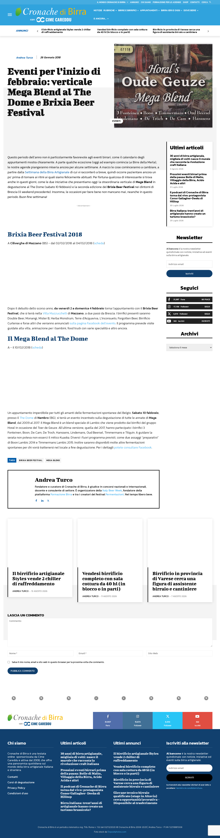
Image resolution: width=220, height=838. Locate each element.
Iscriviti (189, 273)
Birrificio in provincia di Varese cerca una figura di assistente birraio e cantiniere (176, 30)
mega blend (53, 460)
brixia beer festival (30, 460)
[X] (48, 500)
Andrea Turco (24, 57)
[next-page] (208, 31)
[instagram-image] (14, 698)
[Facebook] (36, 500)
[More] (124, 145)
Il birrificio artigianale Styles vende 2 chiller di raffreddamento (66, 30)
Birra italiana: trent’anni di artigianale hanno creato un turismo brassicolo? (188, 214)
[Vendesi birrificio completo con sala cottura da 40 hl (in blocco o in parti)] (110, 543)
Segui (207, 306)
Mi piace (206, 299)
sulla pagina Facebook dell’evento (93, 323)
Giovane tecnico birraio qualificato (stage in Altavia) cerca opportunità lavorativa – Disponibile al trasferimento (136, 798)
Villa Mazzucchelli (55, 313)
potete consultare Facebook (133, 447)
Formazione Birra (61, 494)
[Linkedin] (42, 500)
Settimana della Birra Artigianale (47, 172)
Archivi (189, 335)
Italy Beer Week (112, 490)
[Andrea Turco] (11, 57)
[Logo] (50, 14)
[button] (207, 2)
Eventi (116, 121)
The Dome (27, 417)
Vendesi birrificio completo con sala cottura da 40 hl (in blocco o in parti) (122, 30)
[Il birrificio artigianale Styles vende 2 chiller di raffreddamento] (40, 543)
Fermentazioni (115, 494)
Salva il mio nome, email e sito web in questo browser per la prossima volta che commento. (58, 662)
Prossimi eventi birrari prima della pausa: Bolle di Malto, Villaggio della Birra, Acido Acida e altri (188, 178)
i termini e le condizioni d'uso (188, 788)
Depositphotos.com (117, 831)
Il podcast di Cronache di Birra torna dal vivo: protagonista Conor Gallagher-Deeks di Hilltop (189, 196)
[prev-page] (37, 31)
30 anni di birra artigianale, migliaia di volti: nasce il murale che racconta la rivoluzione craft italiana (190, 160)
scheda (99, 243)
